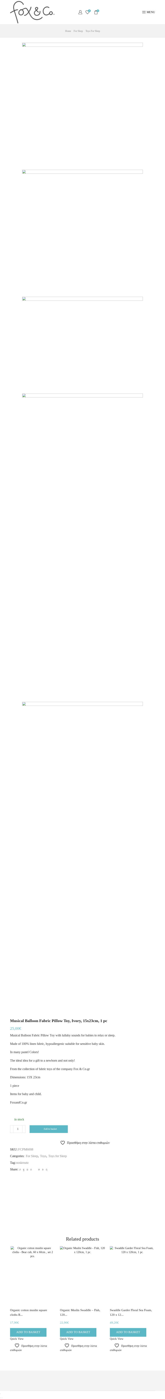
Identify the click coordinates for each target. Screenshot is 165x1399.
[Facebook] (24, 1169)
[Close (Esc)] (0, 1393)
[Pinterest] (31, 1169)
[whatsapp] (43, 1169)
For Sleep (78, 31)
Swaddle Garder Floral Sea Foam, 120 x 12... (131, 1312)
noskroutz (22, 1162)
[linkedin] (39, 1169)
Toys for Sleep (93, 31)
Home (68, 31)
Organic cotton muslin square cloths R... (28, 1312)
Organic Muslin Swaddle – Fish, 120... (80, 1312)
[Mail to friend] (35, 1169)
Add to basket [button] (28, 1332)
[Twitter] (20, 1169)
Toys (43, 1156)
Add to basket (50, 1129)
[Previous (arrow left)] (0, 1397)
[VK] (27, 1169)
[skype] (46, 1169)
